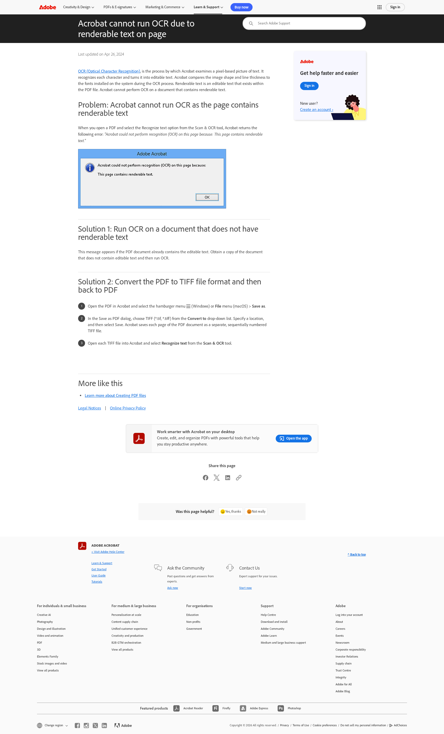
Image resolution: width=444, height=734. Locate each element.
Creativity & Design (76, 7)
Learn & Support (206, 7)
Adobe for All (344, 684)
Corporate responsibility (351, 649)
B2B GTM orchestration (126, 642)
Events (340, 635)
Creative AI (44, 615)
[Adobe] (47, 7)
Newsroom (342, 642)
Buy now (241, 7)
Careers (340, 629)
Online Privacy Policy (128, 408)
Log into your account (349, 615)
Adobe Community (272, 629)
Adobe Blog (343, 691)
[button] (379, 7)
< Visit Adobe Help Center (107, 552)
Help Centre (268, 615)
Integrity (341, 677)
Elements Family (47, 656)
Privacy (284, 725)
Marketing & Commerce (162, 7)
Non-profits (193, 622)
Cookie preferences (325, 725)
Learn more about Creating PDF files (115, 395)
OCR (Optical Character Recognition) (109, 71)
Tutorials (96, 581)
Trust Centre (343, 670)
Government (194, 629)
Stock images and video (52, 663)
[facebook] (77, 725)
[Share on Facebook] (205, 479)
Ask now (172, 588)
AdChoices (400, 725)
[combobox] (304, 23)
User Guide (98, 575)
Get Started (98, 569)
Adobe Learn (269, 635)
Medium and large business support (283, 642)
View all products (48, 670)
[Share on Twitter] (217, 479)
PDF (39, 642)
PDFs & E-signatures (118, 7)
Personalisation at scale (126, 615)
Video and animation (50, 635)
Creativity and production (127, 635)
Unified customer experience (129, 629)
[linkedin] (104, 725)
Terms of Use (301, 725)
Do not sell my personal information (363, 725)
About (339, 622)
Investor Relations (347, 656)
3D (39, 649)
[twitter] (95, 725)
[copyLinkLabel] (239, 479)
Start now (245, 588)
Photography (45, 622)
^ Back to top (357, 554)
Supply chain (343, 663)
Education (192, 615)
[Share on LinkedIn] (228, 479)
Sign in (395, 7)
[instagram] (86, 725)
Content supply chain (125, 622)
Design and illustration (51, 629)
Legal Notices (89, 408)
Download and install (274, 622)
